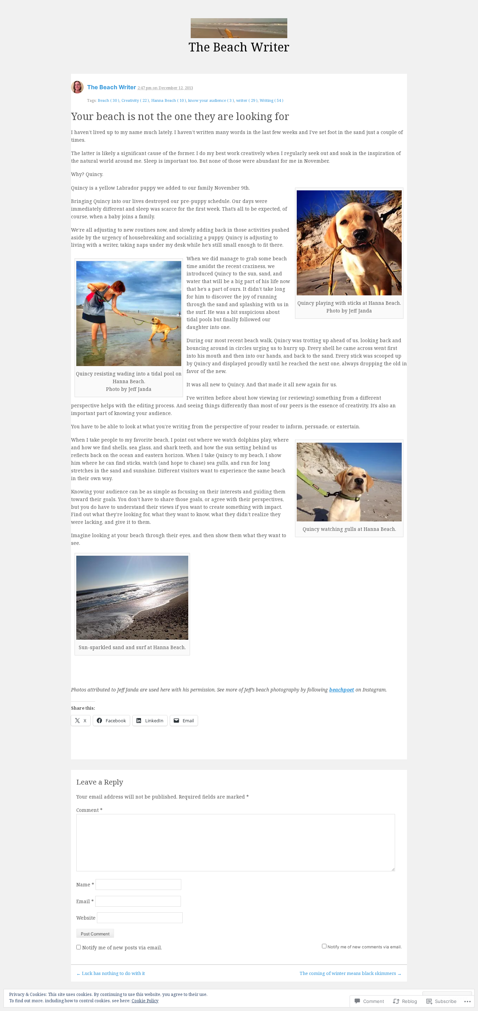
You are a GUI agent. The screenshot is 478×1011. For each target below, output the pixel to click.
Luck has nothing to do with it (110, 973)
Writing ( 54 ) (271, 100)
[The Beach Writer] (239, 28)
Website (86, 917)
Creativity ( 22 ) (135, 100)
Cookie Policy (145, 1001)
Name (85, 884)
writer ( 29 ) (247, 100)
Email (85, 901)
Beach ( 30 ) (108, 100)
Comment (89, 810)
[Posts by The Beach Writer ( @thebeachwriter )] (77, 89)
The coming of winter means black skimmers (351, 973)
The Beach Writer (239, 47)
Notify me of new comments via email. (365, 947)
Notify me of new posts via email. (122, 947)
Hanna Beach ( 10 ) (168, 100)
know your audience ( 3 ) (211, 100)
